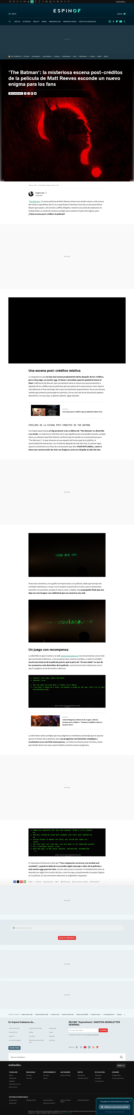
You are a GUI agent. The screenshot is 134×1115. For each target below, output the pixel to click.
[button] (41, 193)
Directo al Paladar (66, 1075)
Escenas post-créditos (81, 882)
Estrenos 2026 (55, 1014)
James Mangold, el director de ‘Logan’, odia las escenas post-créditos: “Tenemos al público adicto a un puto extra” (82, 722)
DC (58, 882)
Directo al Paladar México (66, 1101)
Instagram (109, 21)
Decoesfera (98, 1078)
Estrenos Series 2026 (68, 1014)
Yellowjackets (66, 56)
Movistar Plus (13, 1032)
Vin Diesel (26, 56)
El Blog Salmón (116, 1075)
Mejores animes (95, 1014)
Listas (51, 1032)
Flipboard (117, 21)
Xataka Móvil (12, 1078)
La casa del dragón (15, 1040)
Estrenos (38, 882)
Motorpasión (81, 1075)
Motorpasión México (83, 1100)
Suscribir (103, 1030)
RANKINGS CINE (55, 21)
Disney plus (52, 1028)
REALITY (36, 21)
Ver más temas (14, 1048)
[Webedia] (14, 1065)
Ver (68, 938)
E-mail (35, 93)
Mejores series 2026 (27, 1014)
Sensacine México (48, 1100)
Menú (14, 14)
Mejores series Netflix (82, 1014)
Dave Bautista (36, 56)
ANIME (44, 21)
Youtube (120, 21)
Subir (119, 1065)
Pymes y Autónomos (118, 1078)
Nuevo (119, 14)
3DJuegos (29, 1075)
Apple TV (11, 1036)
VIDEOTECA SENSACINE (87, 21)
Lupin (74, 56)
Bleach (106, 56)
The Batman (34, 201)
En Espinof (65, 409)
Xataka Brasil (12, 1103)
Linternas (56, 56)
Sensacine (46, 1075)
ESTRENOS (27, 21)
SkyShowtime (83, 56)
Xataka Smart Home (14, 1084)
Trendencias (98, 1075)
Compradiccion (99, 1081)
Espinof (67, 10)
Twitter (124, 21)
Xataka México (13, 1100)
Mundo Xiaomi (13, 1087)
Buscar (121, 1057)
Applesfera (12, 1081)
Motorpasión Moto (83, 1078)
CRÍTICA (17, 21)
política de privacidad (92, 1035)
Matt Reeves (66, 882)
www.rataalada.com (70, 655)
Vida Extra (29, 1078)
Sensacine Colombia (49, 1103)
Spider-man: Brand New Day (36, 1041)
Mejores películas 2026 (42, 1014)
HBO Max (52, 1036)
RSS (93, 1046)
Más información (67, 1113)
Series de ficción (14, 1028)
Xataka (11, 1075)
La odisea (32, 1036)
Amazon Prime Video (35, 1028)
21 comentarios (17, 93)
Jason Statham (47, 56)
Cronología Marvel (109, 1014)
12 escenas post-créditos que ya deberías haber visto (82, 412)
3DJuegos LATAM (30, 1100)
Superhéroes (49, 882)
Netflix (99, 56)
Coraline (92, 56)
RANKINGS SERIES (69, 21)
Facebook (113, 21)
